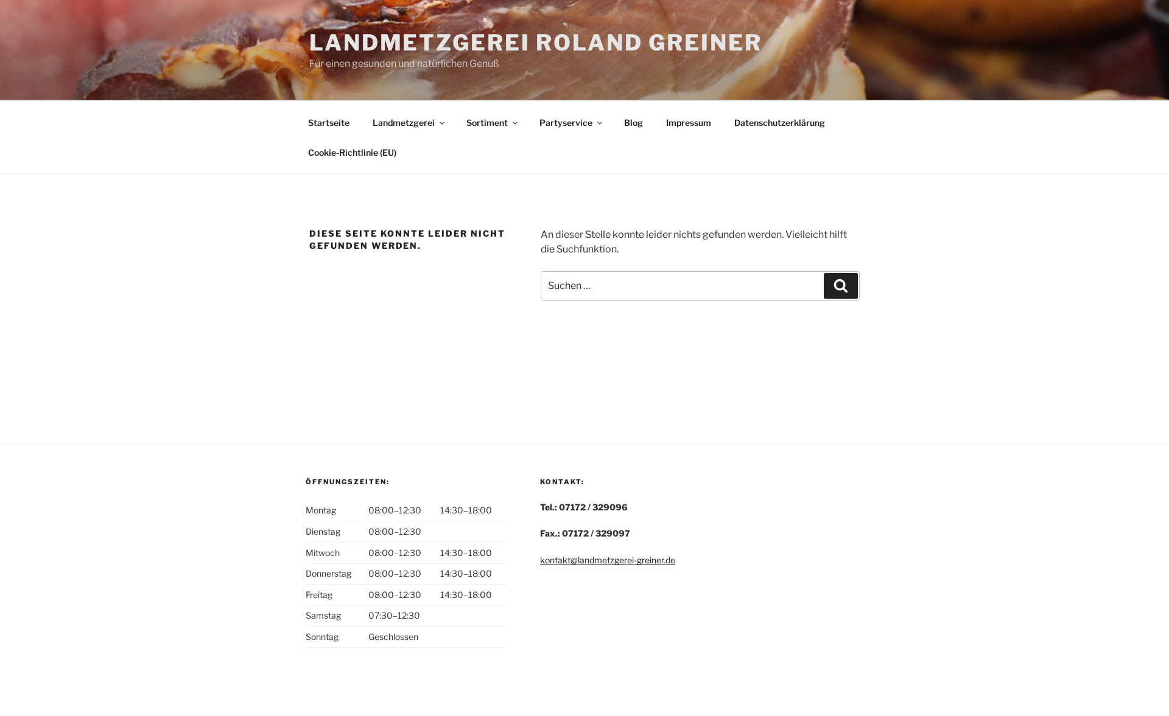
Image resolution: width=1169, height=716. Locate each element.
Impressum (688, 122)
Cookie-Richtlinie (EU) (352, 152)
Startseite (328, 122)
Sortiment (487, 122)
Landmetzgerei (404, 122)
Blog (633, 122)
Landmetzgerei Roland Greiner (535, 42)
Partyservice (565, 122)
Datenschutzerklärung (779, 122)
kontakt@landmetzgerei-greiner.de (607, 560)
